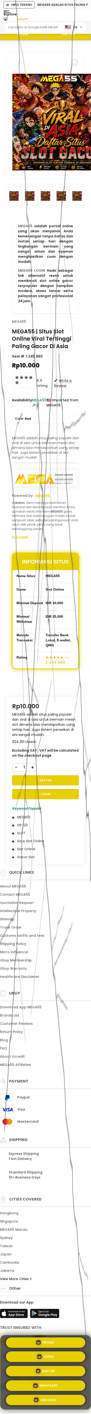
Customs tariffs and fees (22, 935)
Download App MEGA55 (21, 1007)
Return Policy (11, 1031)
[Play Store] (44, 1315)
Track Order (11, 927)
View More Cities (15, 1278)
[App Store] (14, 1315)
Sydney (6, 1237)
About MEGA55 (13, 886)
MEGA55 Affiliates (15, 1064)
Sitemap (7, 919)
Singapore (9, 1221)
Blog (4, 1040)
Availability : (22, 403)
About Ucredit (12, 1056)
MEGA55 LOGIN (31, 270)
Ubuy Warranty (13, 968)
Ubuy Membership (16, 960)
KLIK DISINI (20, 537)
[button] (75, 62)
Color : (23, 419)
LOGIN (22, 34)
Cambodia (9, 1262)
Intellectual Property (18, 910)
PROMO (48, 1343)
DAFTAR (46, 780)
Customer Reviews (16, 1023)
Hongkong (9, 1213)
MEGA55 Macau (13, 1229)
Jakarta (7, 1270)
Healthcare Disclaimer (19, 976)
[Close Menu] (5, 20)
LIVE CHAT (48, 1398)
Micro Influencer (14, 952)
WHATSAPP (48, 1384)
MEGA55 (25, 226)
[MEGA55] (22, 19)
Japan (5, 1254)
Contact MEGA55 (15, 894)
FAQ (3, 1048)
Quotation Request (17, 902)
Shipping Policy (13, 943)
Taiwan (6, 1246)
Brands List (9, 1015)
